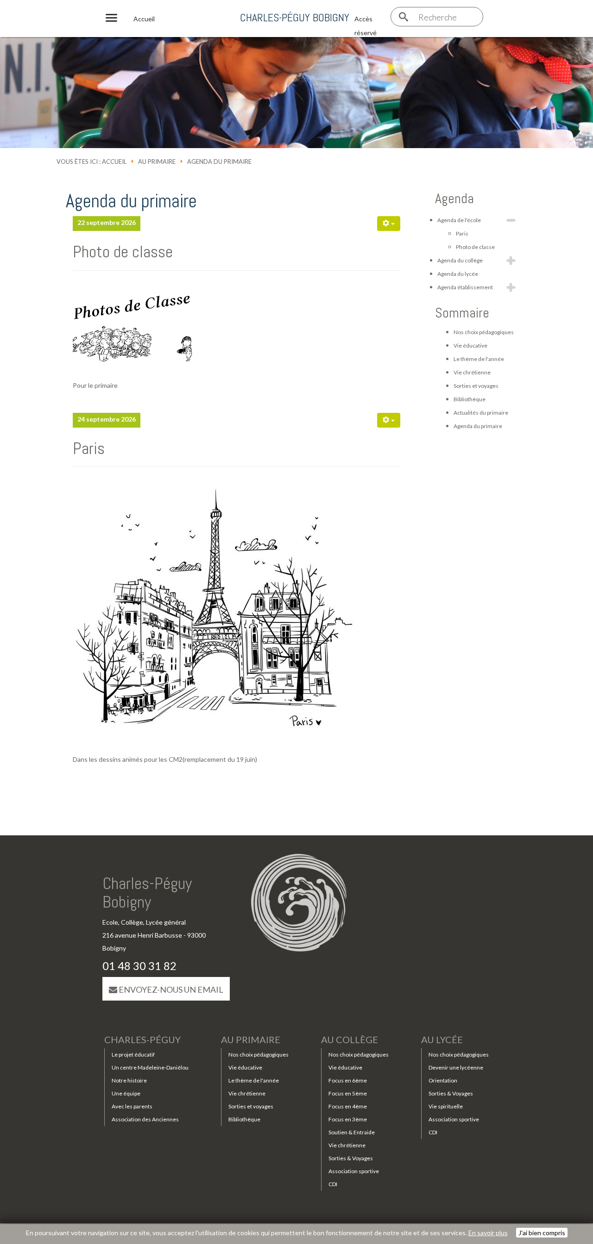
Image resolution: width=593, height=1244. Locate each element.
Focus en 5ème (347, 1093)
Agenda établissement (465, 287)
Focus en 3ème (347, 1119)
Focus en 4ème (347, 1106)
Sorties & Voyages (350, 1158)
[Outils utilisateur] (388, 223)
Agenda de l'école (459, 220)
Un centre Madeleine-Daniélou (150, 1067)
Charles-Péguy (142, 1039)
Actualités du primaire (481, 412)
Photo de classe (123, 251)
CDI (332, 1184)
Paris (89, 448)
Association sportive (353, 1171)
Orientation (443, 1080)
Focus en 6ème (347, 1080)
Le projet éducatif (133, 1054)
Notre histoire (129, 1080)
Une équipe (126, 1093)
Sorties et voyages (476, 385)
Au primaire (157, 161)
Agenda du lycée (457, 273)
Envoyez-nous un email (170, 989)
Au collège (349, 1039)
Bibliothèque (470, 399)
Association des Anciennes (145, 1119)
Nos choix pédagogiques (484, 332)
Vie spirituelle (446, 1106)
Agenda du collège (460, 260)
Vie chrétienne (472, 372)
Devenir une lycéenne (456, 1067)
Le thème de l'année (479, 358)
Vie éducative (470, 345)
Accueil (114, 161)
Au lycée (442, 1039)
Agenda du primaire (478, 426)
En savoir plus (488, 1233)
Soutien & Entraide (351, 1132)
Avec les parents (132, 1106)
